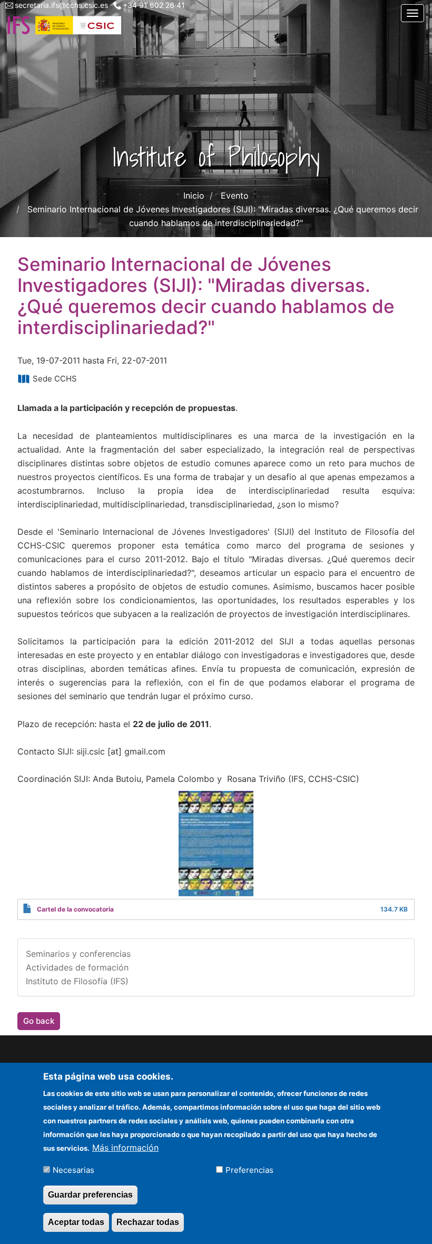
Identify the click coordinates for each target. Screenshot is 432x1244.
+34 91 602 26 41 (154, 5)
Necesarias (73, 1170)
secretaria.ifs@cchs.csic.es (61, 5)
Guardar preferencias (90, 1194)
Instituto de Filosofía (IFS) (77, 981)
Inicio (193, 195)
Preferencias (249, 1170)
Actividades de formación (77, 967)
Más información (125, 1147)
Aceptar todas (76, 1222)
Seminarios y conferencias (78, 953)
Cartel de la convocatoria (75, 909)
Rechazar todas (147, 1222)
